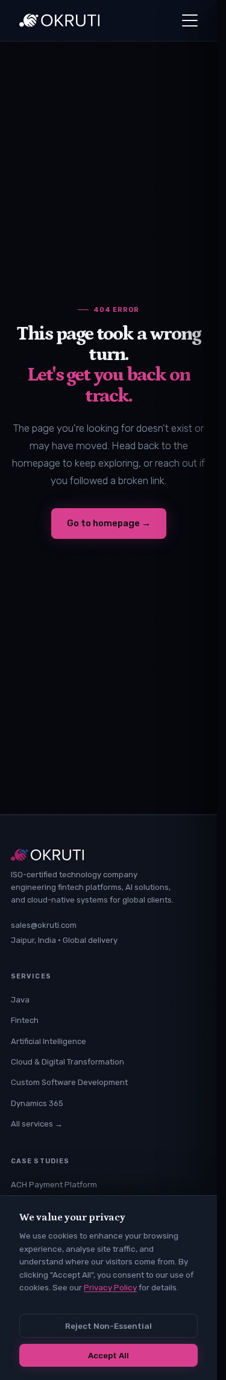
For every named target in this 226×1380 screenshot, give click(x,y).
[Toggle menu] (190, 20)
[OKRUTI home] (59, 20)
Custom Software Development (69, 1082)
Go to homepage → (109, 523)
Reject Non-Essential (108, 1326)
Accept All (108, 1355)
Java (20, 999)
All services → (37, 1123)
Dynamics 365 (37, 1103)
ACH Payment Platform (54, 1184)
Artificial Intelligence (48, 1041)
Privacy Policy (110, 1287)
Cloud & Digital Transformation (67, 1061)
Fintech (25, 1020)
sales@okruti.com (44, 925)
